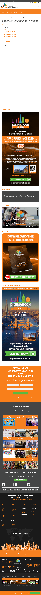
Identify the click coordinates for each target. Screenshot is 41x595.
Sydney (3, 531)
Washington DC (14, 515)
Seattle (13, 514)
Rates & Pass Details (12, 562)
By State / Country (25, 497)
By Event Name (14, 497)
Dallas (3, 509)
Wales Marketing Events (30, 576)
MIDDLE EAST (33, 508)
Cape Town (34, 515)
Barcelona (33, 505)
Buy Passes (11, 561)
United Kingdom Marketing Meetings (37, 563)
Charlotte (3, 506)
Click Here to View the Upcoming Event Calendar (20, 499)
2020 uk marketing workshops (10, 29)
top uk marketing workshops (9, 41)
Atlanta (3, 504)
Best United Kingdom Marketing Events (29, 564)
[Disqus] (20, 62)
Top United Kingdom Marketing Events (29, 565)
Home (3, 12)
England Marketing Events (16, 576)
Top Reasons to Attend (5, 566)
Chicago (3, 508)
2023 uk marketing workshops (10, 34)
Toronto (23, 505)
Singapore (3, 524)
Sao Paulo (23, 512)
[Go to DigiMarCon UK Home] (4, 5)
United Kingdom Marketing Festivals (37, 561)
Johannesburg (34, 517)
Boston (3, 505)
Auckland (3, 528)
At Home (13, 524)
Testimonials (6, 189)
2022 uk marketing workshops (10, 32)
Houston (3, 514)
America (13, 521)
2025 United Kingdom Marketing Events (29, 563)
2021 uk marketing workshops (10, 31)
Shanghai (3, 523)
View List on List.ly (5, 24)
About (3, 561)
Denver (3, 510)
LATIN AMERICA (23, 508)
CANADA (22, 503)
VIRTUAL (12, 520)
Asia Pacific (13, 523)
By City (19, 497)
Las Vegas (3, 515)
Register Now (6, 109)
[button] (36, 193)
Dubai (33, 510)
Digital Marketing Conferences (11, 285)
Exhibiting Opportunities (13, 566)
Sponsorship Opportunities (13, 565)
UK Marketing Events (9, 12)
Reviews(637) (34, 2)
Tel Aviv (33, 511)
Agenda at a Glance (5, 562)
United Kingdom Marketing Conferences (29, 566)
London (23, 515)
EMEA (13, 525)
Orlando (13, 508)
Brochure (5, 231)
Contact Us (11, 567)
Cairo (33, 514)
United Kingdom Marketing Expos (29, 567)
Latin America (14, 526)
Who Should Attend (5, 565)
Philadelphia (14, 509)
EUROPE (32, 503)
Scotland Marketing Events (35, 576)
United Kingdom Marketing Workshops (37, 567)
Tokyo (3, 525)
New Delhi (3, 521)
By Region (31, 497)
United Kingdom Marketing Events (29, 561)
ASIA (1, 520)
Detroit (3, 511)
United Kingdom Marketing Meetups (37, 564)
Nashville (13, 505)
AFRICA (32, 513)
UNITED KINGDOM (24, 514)
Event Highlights (7, 205)
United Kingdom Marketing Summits (37, 566)
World (13, 527)
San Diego (13, 511)
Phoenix (13, 510)
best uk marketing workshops (10, 39)
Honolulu (3, 529)
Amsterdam (34, 504)
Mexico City (23, 510)
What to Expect (4, 563)
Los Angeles (3, 516)
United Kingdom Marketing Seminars (37, 565)
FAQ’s (3, 567)
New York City (14, 506)
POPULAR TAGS (28, 559)
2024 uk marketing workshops (10, 36)
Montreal (23, 504)
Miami (13, 504)
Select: (8, 497)
